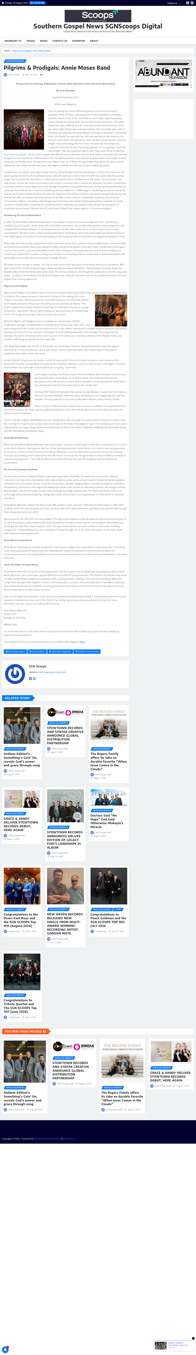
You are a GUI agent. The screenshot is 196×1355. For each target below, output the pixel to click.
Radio (44, 41)
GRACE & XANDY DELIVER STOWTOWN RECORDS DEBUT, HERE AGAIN (21, 824)
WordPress (39, 1138)
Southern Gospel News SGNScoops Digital (98, 26)
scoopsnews (14, 931)
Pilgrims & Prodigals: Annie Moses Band (31, 50)
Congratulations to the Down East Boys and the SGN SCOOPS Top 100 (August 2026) (21, 920)
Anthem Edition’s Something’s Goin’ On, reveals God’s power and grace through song (22, 759)
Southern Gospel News (88, 651)
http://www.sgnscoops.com (52, 672)
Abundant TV (13, 41)
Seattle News (54, 1138)
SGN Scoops (14, 74)
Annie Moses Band (16, 651)
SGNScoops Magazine (61, 651)
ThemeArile (69, 1138)
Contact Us (60, 41)
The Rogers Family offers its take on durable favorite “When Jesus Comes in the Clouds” (109, 761)
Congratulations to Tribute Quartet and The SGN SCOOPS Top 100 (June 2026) (20, 1005)
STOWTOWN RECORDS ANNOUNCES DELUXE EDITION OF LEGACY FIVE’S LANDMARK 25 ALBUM (65, 839)
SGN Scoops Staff (16, 770)
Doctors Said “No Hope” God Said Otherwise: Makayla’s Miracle (107, 821)
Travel (30, 41)
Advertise (78, 41)
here (82, 641)
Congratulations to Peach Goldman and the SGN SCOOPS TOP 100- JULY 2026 (108, 920)
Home (7, 50)
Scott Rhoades (38, 651)
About (94, 41)
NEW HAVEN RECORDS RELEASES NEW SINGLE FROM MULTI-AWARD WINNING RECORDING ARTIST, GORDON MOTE (65, 923)
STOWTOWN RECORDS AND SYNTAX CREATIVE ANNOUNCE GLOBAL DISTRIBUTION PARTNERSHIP (65, 735)
